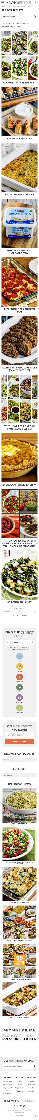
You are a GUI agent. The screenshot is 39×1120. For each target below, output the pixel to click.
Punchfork (31, 1088)
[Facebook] (18, 1106)
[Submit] (32, 642)
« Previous (7, 612)
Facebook (31, 1084)
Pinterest (31, 1081)
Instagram (31, 1091)
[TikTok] (23, 1106)
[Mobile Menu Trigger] (1, 2)
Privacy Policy (19, 1112)
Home (3, 6)
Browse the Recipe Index (19, 647)
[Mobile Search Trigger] (37, 2)
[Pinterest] (15, 1106)
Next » (24, 615)
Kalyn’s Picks (19, 1088)
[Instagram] (20, 1106)
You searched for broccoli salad (20, 6)
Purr (22, 1115)
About (20, 1081)
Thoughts (19, 1091)
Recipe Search (7, 1084)
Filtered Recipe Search (19, 649)
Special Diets (7, 1093)
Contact (19, 1084)
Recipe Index (7, 1081)
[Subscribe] (34, 1066)
